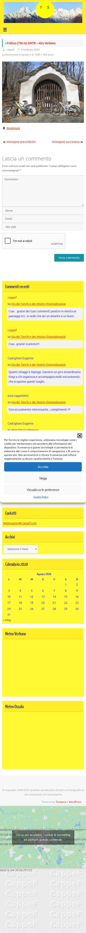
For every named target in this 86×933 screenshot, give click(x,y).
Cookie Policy (40, 497)
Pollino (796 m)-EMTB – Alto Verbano (30, 43)
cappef (10, 49)
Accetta (43, 467)
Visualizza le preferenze (43, 490)
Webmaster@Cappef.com (20, 523)
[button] (80, 436)
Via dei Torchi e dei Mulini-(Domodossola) (38, 304)
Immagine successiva (66, 142)
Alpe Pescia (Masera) (25, 430)
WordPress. (75, 802)
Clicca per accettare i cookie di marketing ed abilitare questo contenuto (43, 837)
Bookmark (13, 128)
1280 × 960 (40, 54)
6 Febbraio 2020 (30, 49)
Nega (43, 478)
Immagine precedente (21, 142)
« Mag (7, 620)
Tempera (61, 802)
